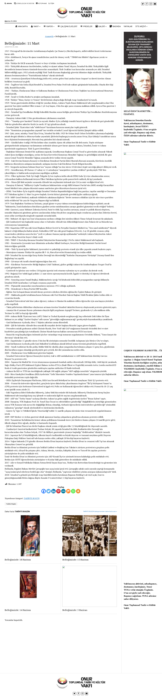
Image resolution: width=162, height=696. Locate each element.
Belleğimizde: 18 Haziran (18, 559)
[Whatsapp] (73, 491)
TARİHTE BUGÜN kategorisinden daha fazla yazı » (100, 511)
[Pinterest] (58, 491)
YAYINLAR (128, 26)
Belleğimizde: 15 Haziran (75, 559)
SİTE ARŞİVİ (140, 26)
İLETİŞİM (51, 3)
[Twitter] (48, 491)
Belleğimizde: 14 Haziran (18, 610)
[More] (78, 491)
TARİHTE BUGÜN (31, 498)
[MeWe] (63, 491)
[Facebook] (43, 491)
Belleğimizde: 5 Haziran (74, 610)
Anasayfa (49, 36)
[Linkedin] (53, 491)
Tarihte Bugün (11, 504)
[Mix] (68, 491)
